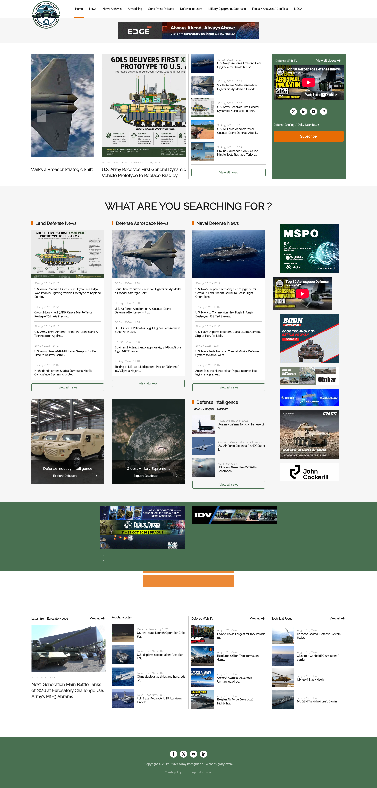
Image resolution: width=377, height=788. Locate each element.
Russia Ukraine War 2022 (233, 420)
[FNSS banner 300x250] (309, 434)
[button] (41, 116)
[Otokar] (309, 375)
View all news (228, 172)
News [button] (92, 8)
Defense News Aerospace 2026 (76, 162)
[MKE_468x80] (142, 542)
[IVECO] (234, 515)
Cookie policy (173, 772)
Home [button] (79, 8)
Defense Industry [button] (191, 8)
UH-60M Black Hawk (310, 679)
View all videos (326, 60)
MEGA (298, 8)
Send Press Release (161, 8)
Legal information (201, 772)
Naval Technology (228, 463)
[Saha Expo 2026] (142, 513)
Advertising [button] (135, 8)
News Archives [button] (112, 8)
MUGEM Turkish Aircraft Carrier (317, 701)
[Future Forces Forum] (142, 527)
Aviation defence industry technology (240, 442)
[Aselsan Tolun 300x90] (309, 397)
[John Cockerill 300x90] (309, 472)
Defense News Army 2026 (152, 629)
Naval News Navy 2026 (151, 651)
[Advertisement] (188, 572)
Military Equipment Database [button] (227, 8)
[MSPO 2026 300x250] (309, 248)
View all (95, 618)
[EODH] (309, 338)
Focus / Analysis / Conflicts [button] (270, 8)
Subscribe (308, 136)
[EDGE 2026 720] (188, 30)
